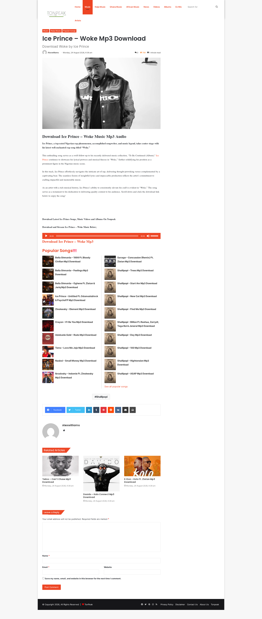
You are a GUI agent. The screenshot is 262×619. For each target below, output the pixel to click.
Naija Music (100, 7)
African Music (132, 7)
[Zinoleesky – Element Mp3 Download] (48, 313)
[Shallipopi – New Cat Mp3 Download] (110, 300)
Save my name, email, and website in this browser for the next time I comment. (83, 578)
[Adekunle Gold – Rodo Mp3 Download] (48, 338)
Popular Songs (69, 31)
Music (88, 7)
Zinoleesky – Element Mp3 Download (75, 309)
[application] (101, 236)
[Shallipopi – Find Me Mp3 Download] (110, 313)
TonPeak (89, 604)
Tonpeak (215, 604)
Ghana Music (116, 7)
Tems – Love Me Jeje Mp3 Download (75, 347)
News (146, 7)
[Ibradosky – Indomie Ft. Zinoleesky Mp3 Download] (48, 377)
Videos (156, 7)
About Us (204, 604)
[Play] (46, 235)
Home (78, 7)
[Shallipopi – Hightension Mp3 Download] (110, 364)
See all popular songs (116, 386)
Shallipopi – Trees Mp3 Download (135, 270)
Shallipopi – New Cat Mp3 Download (137, 296)
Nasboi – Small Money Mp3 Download (75, 360)
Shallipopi (101, 396)
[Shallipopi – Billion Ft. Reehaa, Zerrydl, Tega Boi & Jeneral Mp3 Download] (110, 325)
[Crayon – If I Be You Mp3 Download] (48, 325)
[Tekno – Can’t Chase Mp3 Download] (60, 466)
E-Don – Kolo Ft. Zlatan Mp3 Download (139, 481)
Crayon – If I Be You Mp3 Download (74, 322)
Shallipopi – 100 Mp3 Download (134, 347)
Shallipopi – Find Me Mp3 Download (136, 309)
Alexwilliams (53, 52)
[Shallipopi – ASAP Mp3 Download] (110, 377)
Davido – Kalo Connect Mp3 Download (98, 496)
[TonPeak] (57, 13)
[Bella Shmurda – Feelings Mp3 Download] (48, 274)
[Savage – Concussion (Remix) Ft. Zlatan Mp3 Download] (110, 261)
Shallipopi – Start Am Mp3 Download (137, 283)
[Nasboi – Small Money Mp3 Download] (48, 364)
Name (46, 556)
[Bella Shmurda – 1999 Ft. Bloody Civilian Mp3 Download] (48, 261)
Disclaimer (180, 604)
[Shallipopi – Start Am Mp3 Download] (110, 287)
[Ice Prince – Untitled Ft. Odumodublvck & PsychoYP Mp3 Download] (48, 300)
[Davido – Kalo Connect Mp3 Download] (101, 473)
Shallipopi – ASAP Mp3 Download (135, 373)
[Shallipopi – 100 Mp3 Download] (110, 351)
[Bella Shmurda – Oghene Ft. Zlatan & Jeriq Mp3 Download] (48, 287)
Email (45, 567)
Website (108, 567)
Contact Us (192, 604)
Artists (78, 20)
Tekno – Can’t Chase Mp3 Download (56, 481)
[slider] (155, 235)
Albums (167, 7)
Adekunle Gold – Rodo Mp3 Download (75, 334)
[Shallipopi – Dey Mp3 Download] (110, 338)
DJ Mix (178, 7)
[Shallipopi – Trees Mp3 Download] (110, 274)
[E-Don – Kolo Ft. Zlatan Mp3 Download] (142, 466)
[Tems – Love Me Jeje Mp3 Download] (48, 351)
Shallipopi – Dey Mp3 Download (134, 334)
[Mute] (148, 235)
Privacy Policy (167, 604)
